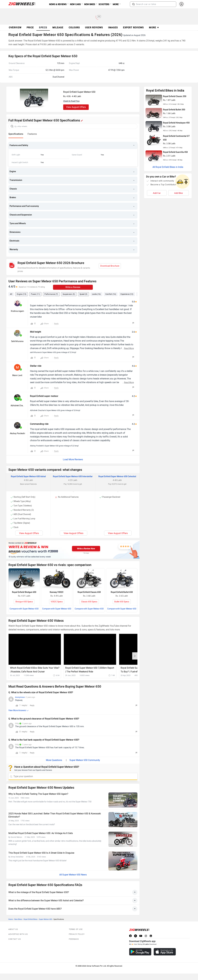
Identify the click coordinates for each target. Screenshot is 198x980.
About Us (13, 929)
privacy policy (77, 934)
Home (10, 919)
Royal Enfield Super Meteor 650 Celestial (117, 476)
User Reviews (94, 27)
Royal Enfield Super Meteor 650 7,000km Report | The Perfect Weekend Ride (89, 669)
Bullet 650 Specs (121, 601)
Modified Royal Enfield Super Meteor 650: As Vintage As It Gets (40, 833)
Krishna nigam (17, 311)
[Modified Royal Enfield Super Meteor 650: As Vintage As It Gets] (122, 839)
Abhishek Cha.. (17, 405)
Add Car (157, 193)
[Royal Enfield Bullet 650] (121, 578)
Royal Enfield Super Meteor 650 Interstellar (73, 476)
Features (32, 134)
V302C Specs (57, 601)
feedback (74, 939)
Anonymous (20, 697)
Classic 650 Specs (89, 601)
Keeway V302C (56, 592)
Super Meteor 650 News (74, 874)
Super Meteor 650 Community (84, 760)
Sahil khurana (17, 341)
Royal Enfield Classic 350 (174, 96)
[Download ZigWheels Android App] (140, 951)
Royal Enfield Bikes (30, 919)
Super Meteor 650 (45, 919)
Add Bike (178, 193)
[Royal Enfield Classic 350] (153, 100)
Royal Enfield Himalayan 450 (176, 123)
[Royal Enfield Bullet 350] (153, 113)
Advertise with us (18, 934)
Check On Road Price (71, 101)
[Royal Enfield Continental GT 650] (153, 140)
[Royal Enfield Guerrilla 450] (153, 156)
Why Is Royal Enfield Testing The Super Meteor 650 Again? (38, 794)
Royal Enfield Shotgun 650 (24, 592)
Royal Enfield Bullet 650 (122, 592)
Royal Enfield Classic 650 (89, 592)
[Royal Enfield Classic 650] (89, 578)
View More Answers (17, 710)
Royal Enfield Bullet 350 (174, 109)
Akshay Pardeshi (17, 433)
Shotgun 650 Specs (24, 601)
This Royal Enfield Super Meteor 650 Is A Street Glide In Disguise (41, 852)
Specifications (15, 134)
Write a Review (72, 287)
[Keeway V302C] (56, 578)
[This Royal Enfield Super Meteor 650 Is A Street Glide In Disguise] (122, 861)
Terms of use (76, 929)
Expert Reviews (133, 27)
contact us (14, 939)
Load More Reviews (73, 459)
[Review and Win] (73, 549)
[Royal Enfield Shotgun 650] (24, 578)
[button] (133, 4)
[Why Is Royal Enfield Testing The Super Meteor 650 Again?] (122, 800)
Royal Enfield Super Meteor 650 (79, 92)
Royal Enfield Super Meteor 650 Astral (28, 476)
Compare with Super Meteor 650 (24, 609)
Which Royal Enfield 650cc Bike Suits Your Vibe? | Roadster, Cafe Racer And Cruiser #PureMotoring (34, 670)
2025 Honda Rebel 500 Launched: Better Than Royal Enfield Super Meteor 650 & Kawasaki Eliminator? (54, 815)
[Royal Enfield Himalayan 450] (153, 126)
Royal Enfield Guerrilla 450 (175, 152)
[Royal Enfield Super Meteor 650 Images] (34, 106)
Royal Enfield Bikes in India (169, 167)
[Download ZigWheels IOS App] (165, 951)
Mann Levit (17, 375)
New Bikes (18, 919)
